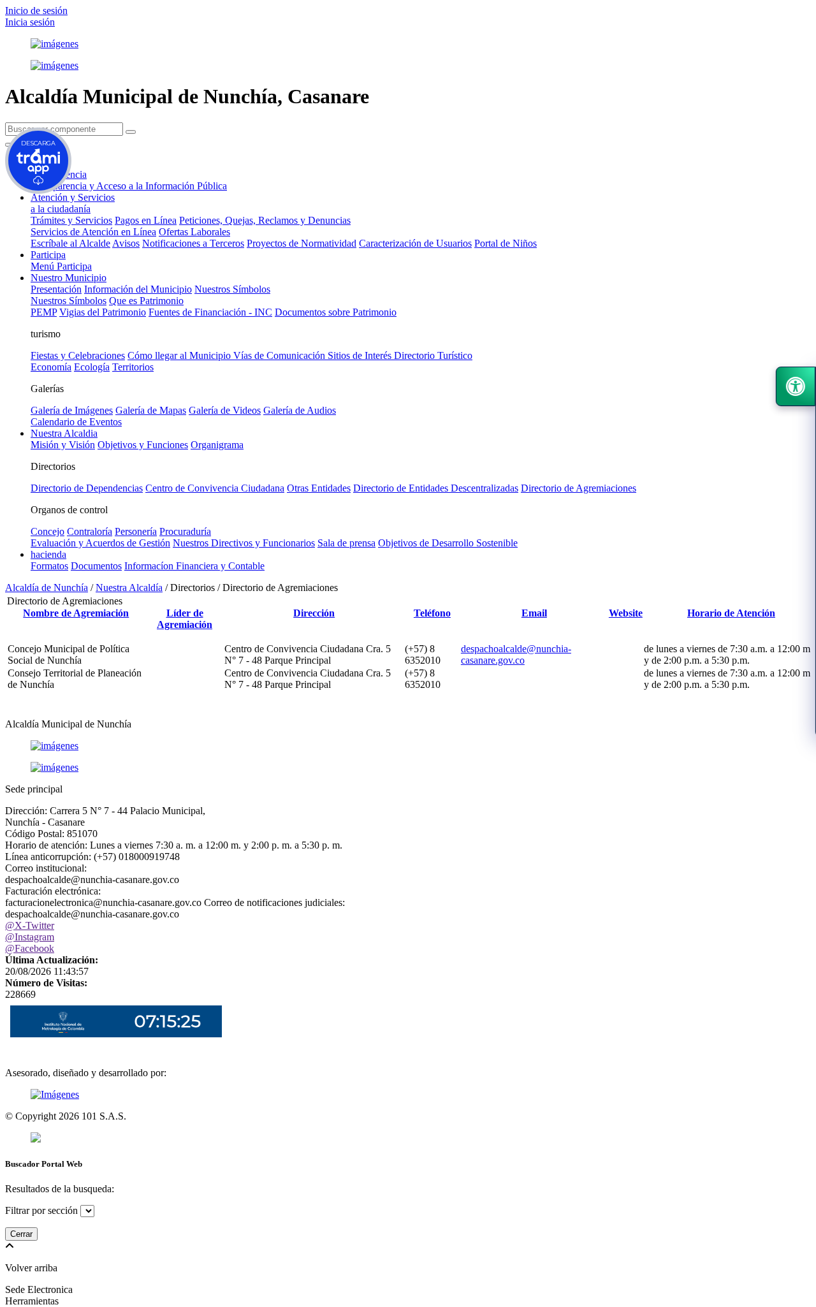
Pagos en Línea (146, 220)
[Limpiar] (131, 132)
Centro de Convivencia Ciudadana (214, 488)
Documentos (96, 565)
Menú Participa (61, 266)
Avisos (126, 243)
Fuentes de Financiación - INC (210, 312)
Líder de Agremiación (184, 619)
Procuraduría (185, 531)
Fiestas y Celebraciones (78, 355)
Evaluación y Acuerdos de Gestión (100, 542)
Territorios (133, 366)
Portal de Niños (505, 243)
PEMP (44, 312)
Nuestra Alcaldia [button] (64, 433)
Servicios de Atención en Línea (93, 231)
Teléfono (432, 613)
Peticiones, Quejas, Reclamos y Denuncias (265, 220)
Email (534, 613)
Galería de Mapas (150, 410)
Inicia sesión (30, 22)
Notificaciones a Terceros (193, 243)
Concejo (47, 531)
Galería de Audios (299, 410)
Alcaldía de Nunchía (46, 587)
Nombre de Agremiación (76, 613)
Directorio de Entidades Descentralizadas (435, 488)
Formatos (49, 565)
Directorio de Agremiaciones (578, 488)
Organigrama (217, 444)
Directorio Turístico (433, 355)
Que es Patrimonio (146, 300)
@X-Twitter (29, 925)
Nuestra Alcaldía (129, 587)
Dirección (314, 613)
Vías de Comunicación (280, 355)
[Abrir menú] (76, 624)
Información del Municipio (138, 289)
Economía (51, 366)
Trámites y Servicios (71, 220)
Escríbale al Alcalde (70, 243)
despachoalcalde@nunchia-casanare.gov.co (516, 654)
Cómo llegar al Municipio (180, 355)
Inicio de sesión (36, 10)
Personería (136, 531)
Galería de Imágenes (72, 410)
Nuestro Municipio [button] (68, 277)
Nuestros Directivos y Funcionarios (244, 542)
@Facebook (29, 948)
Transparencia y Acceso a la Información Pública (129, 185)
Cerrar (21, 1234)
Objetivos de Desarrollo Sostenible (448, 542)
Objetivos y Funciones (143, 444)
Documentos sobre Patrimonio (336, 312)
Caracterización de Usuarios (415, 243)
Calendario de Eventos (76, 421)
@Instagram (29, 936)
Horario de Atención (731, 613)
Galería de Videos (225, 410)
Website (626, 613)
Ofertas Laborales (194, 231)
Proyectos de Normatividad (301, 243)
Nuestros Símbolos (232, 289)
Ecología (92, 366)
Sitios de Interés (361, 355)
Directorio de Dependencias (87, 488)
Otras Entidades (319, 488)
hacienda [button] (48, 554)
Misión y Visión (63, 444)
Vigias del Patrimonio (102, 312)
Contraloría (89, 531)
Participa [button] (48, 254)
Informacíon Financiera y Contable (194, 565)
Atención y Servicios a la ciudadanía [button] (73, 203)
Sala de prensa (346, 542)
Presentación (56, 289)
